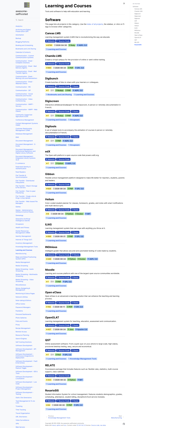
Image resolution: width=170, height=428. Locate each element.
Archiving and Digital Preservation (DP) (23, 30)
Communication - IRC (23, 87)
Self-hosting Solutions (24, 342)
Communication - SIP (23, 90)
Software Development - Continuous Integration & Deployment (24, 356)
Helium (136, 25)
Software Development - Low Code (26, 383)
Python (60, 163)
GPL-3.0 (80, 68)
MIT (88, 214)
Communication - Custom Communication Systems (25, 56)
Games (18, 207)
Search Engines (21, 339)
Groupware (20, 224)
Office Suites (20, 304)
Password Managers (23, 307)
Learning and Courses (24, 250)
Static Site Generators (24, 398)
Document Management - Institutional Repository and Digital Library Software (26, 151)
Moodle (136, 33)
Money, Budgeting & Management (23, 289)
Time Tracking (21, 410)
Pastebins (19, 311)
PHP (71, 68)
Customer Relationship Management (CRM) (24, 129)
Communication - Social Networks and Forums (24, 95)
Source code (95, 425)
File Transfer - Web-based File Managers (27, 202)
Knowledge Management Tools (27, 247)
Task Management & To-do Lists (25, 402)
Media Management (23, 262)
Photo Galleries (21, 318)
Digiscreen (137, 16)
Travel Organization (23, 413)
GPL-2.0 (79, 307)
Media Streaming (22, 266)
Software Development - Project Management (24, 388)
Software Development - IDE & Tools (26, 372)
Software (135, 6)
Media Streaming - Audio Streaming (25, 270)
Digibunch (137, 14)
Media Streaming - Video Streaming (25, 280)
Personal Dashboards (23, 314)
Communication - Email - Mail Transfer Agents (26, 72)
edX (135, 21)
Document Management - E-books (26, 145)
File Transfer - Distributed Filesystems (25, 181)
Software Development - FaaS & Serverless (26, 362)
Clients (76, 255)
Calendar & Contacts (23, 52)
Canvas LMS (138, 9)
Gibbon (136, 23)
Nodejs (60, 90)
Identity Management (23, 236)
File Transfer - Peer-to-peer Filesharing (26, 192)
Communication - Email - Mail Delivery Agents (26, 67)
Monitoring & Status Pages (25, 293)
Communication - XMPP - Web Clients (26, 110)
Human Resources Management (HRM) (23, 232)
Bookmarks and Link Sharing (26, 49)
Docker (80, 214)
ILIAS (135, 28)
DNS (17, 137)
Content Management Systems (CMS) (27, 124)
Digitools (137, 18)
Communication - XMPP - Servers (25, 105)
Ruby (72, 45)
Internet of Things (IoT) (24, 240)
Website (51, 41)
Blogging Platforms (22, 42)
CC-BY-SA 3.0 (81, 425)
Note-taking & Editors (23, 300)
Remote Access (21, 332)
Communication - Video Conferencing (24, 100)
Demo (76, 86)
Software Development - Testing (24, 393)
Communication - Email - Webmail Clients (24, 82)
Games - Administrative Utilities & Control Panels (24, 211)
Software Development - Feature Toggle (24, 367)
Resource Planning (22, 335)
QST (135, 40)
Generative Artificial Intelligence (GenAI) (23, 220)
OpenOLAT (137, 37)
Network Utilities (22, 297)
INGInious (137, 30)
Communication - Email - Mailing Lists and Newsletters (26, 77)
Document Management (24, 141)
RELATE (136, 42)
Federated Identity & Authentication (23, 167)
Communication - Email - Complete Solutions (24, 62)
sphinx (59, 425)
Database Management (24, 134)
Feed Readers (21, 172)
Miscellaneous (21, 285)
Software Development (24, 345)
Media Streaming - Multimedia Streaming (26, 275)
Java (71, 329)
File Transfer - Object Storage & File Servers (26, 187)
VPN (17, 424)
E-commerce (20, 163)
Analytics (19, 26)
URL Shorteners (21, 417)
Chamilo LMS (138, 11)
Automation (20, 35)
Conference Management (25, 120)
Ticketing (19, 406)
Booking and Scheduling (24, 45)
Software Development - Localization (24, 377)
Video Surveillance (22, 420)
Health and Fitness (22, 227)
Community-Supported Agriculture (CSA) (24, 115)
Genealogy (19, 215)
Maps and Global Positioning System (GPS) (26, 258)
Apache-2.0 (82, 329)
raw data (103, 425)
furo (65, 425)
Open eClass (138, 35)
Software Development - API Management (26, 350)
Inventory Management (24, 243)
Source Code (64, 41)
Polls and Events (22, 321)
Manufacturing (21, 253)
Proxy (18, 325)
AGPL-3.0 (82, 45)
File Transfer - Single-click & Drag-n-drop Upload (26, 197)
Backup (18, 38)
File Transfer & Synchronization (21, 176)
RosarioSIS (137, 44)
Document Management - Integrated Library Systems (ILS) (25, 158)
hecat (54, 425)
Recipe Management (23, 328)
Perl (59, 355)
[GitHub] (124, 424)
